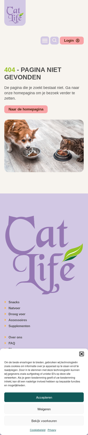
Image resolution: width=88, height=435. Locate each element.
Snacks (14, 302)
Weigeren (44, 409)
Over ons (15, 337)
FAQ (12, 343)
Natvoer (15, 308)
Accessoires (18, 320)
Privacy (52, 430)
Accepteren (44, 397)
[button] (81, 354)
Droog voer (17, 314)
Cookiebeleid (37, 430)
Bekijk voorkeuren (44, 420)
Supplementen (20, 326)
